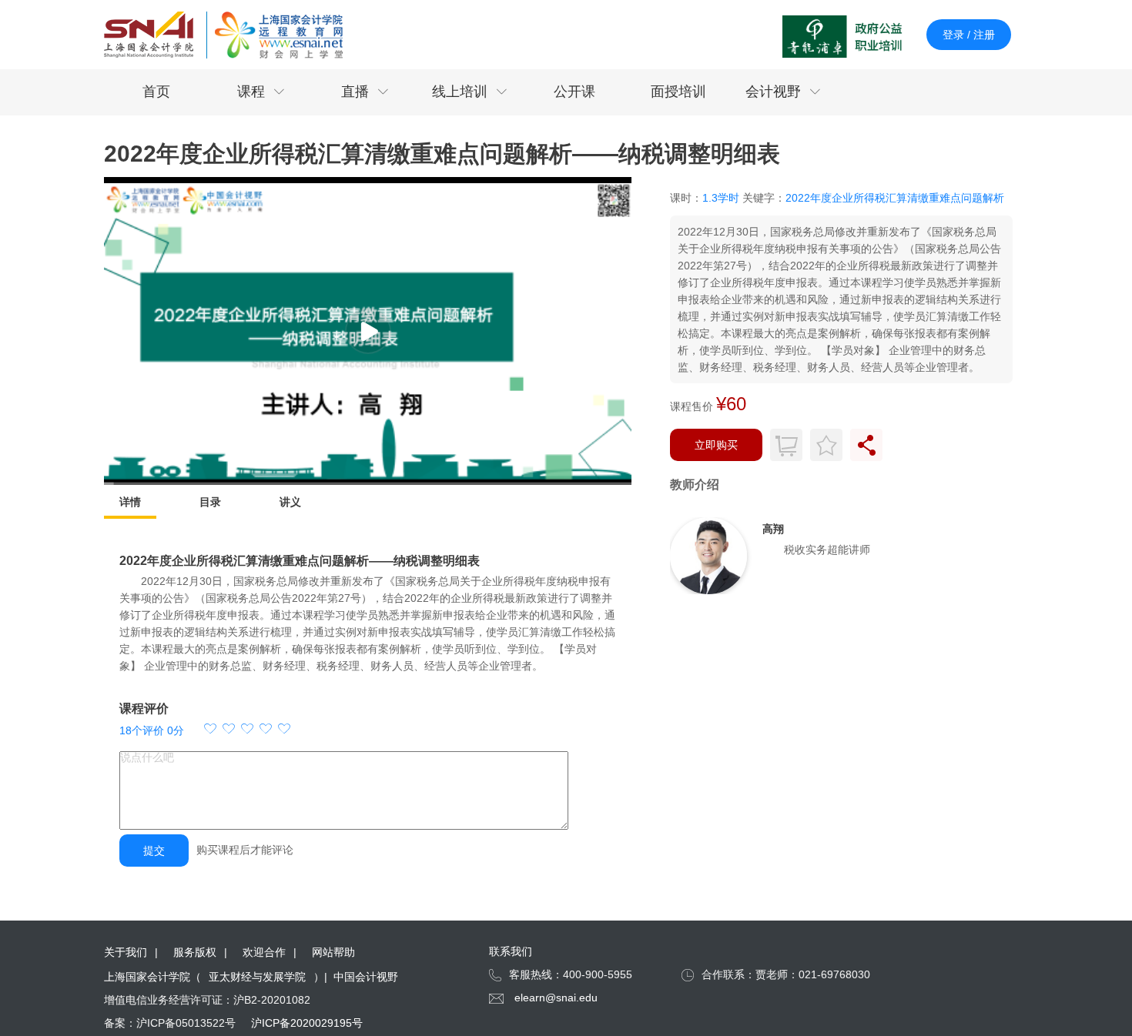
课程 (261, 91)
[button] (247, 730)
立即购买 (716, 445)
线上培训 (469, 91)
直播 (365, 91)
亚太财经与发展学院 (257, 977)
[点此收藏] (826, 445)
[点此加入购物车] (786, 445)
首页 (156, 91)
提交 (154, 850)
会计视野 (783, 91)
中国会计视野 (365, 977)
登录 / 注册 (969, 34)
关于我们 (125, 952)
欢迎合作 (264, 952)
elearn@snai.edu (556, 997)
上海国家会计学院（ (152, 977)
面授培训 (678, 91)
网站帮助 (333, 952)
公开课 (574, 91)
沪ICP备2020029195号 (307, 1023)
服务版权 (194, 952)
